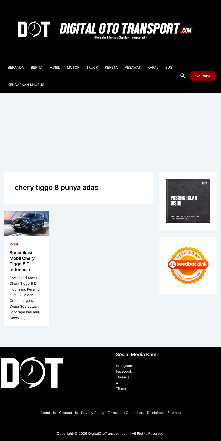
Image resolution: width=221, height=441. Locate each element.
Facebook (124, 371)
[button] (183, 76)
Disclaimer (155, 412)
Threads (122, 377)
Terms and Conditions (126, 412)
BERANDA (16, 67)
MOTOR (73, 67)
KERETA (111, 67)
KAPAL (153, 67)
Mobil (13, 244)
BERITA (37, 67)
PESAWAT (133, 67)
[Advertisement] (110, 126)
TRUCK (92, 67)
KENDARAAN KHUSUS (26, 84)
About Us (48, 412)
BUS (168, 67)
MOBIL (54, 67)
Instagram (124, 365)
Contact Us (68, 412)
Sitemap (174, 412)
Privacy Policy (92, 412)
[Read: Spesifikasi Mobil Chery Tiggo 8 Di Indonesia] (26, 223)
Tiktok (121, 388)
